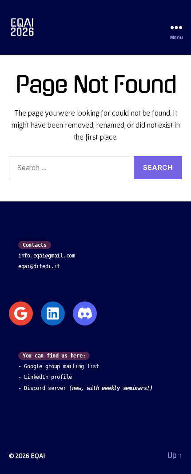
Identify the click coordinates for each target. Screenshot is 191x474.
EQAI (38, 455)
